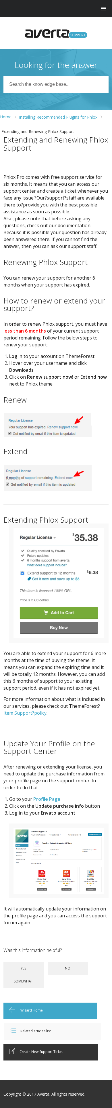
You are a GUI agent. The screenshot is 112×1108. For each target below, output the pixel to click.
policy (40, 713)
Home (5, 116)
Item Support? (18, 713)
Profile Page (46, 799)
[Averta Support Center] (56, 33)
